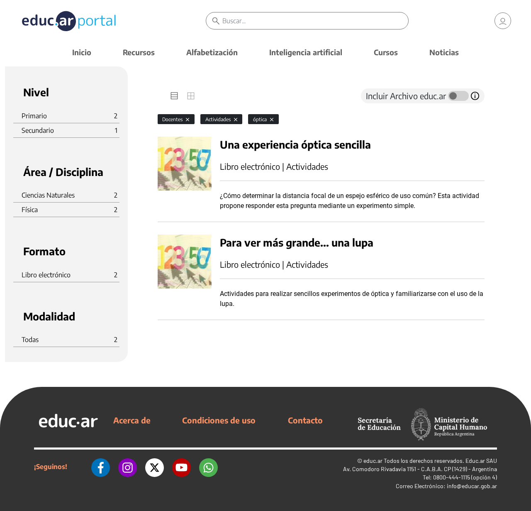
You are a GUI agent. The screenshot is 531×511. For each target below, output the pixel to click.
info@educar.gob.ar (472, 485)
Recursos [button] (139, 52)
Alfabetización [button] (212, 52)
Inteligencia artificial (305, 52)
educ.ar (372, 460)
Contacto (305, 420)
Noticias (444, 52)
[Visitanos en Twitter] (154, 466)
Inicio (81, 52)
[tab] (174, 95)
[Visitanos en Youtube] (181, 466)
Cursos (386, 52)
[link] (502, 20)
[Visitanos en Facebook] (100, 466)
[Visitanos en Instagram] (127, 466)
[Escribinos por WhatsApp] (208, 466)
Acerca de (132, 420)
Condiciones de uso (219, 420)
